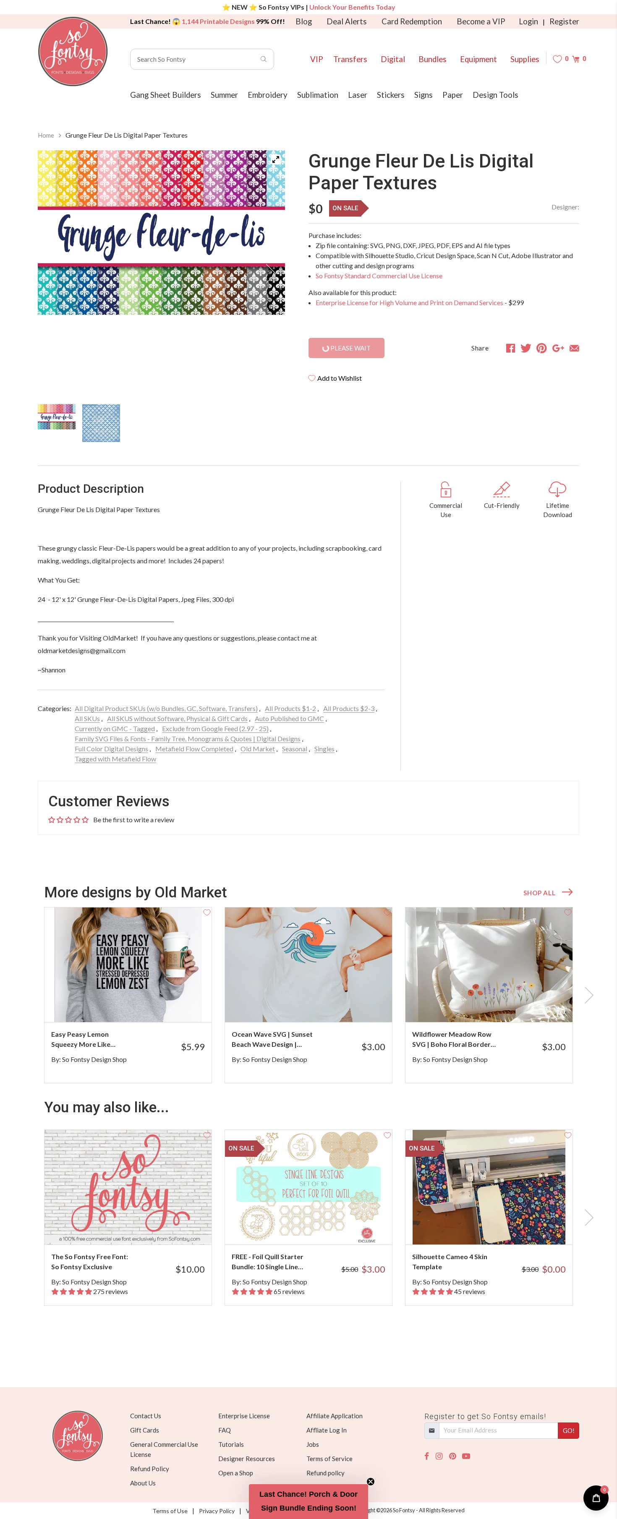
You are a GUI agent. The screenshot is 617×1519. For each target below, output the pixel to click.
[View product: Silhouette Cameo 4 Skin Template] (489, 1187)
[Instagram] (439, 1456)
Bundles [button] (432, 59)
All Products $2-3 (348, 708)
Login (528, 21)
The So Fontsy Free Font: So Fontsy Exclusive (89, 1261)
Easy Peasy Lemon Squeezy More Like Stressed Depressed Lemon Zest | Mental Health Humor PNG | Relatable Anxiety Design (90, 1039)
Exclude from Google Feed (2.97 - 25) (215, 728)
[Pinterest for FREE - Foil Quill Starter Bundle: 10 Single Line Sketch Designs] (320, 1228)
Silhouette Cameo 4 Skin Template (449, 1261)
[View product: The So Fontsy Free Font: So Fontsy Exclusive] (128, 1187)
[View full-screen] (276, 159)
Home (46, 135)
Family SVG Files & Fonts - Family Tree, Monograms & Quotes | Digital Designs (188, 739)
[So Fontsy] (73, 51)
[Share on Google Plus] (558, 348)
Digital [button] (393, 59)
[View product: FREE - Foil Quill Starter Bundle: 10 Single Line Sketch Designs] (308, 1187)
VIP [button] (316, 59)
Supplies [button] (524, 59)
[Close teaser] (370, 1481)
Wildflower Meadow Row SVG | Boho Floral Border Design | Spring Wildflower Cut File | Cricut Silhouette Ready (453, 1039)
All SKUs (87, 718)
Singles (324, 749)
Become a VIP (481, 21)
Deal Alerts (347, 21)
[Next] (268, 273)
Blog (303, 21)
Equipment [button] (478, 59)
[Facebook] (426, 1456)
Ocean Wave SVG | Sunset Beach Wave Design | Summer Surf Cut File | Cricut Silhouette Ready (272, 1039)
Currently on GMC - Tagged (115, 728)
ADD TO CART (177, 1005)
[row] (308, 995)
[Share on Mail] (574, 348)
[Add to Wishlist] (207, 912)
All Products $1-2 (290, 708)
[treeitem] (57, 416)
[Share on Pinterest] (541, 348)
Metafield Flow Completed (194, 749)
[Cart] (575, 59)
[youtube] (466, 1456)
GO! (569, 1430)
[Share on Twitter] (525, 348)
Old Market (258, 749)
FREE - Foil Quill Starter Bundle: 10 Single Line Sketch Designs (267, 1262)
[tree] (161, 423)
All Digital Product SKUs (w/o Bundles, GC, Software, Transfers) (166, 708)
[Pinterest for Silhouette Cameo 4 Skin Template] (500, 1228)
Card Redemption (412, 21)
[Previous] (54, 273)
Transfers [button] (350, 59)
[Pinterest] (452, 1456)
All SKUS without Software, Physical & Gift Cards (177, 718)
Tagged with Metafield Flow (115, 759)
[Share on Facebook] (510, 348)
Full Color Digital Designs (111, 749)
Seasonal (294, 749)
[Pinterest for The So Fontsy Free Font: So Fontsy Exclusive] (139, 1228)
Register (564, 21)
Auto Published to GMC (289, 718)
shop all (539, 893)
